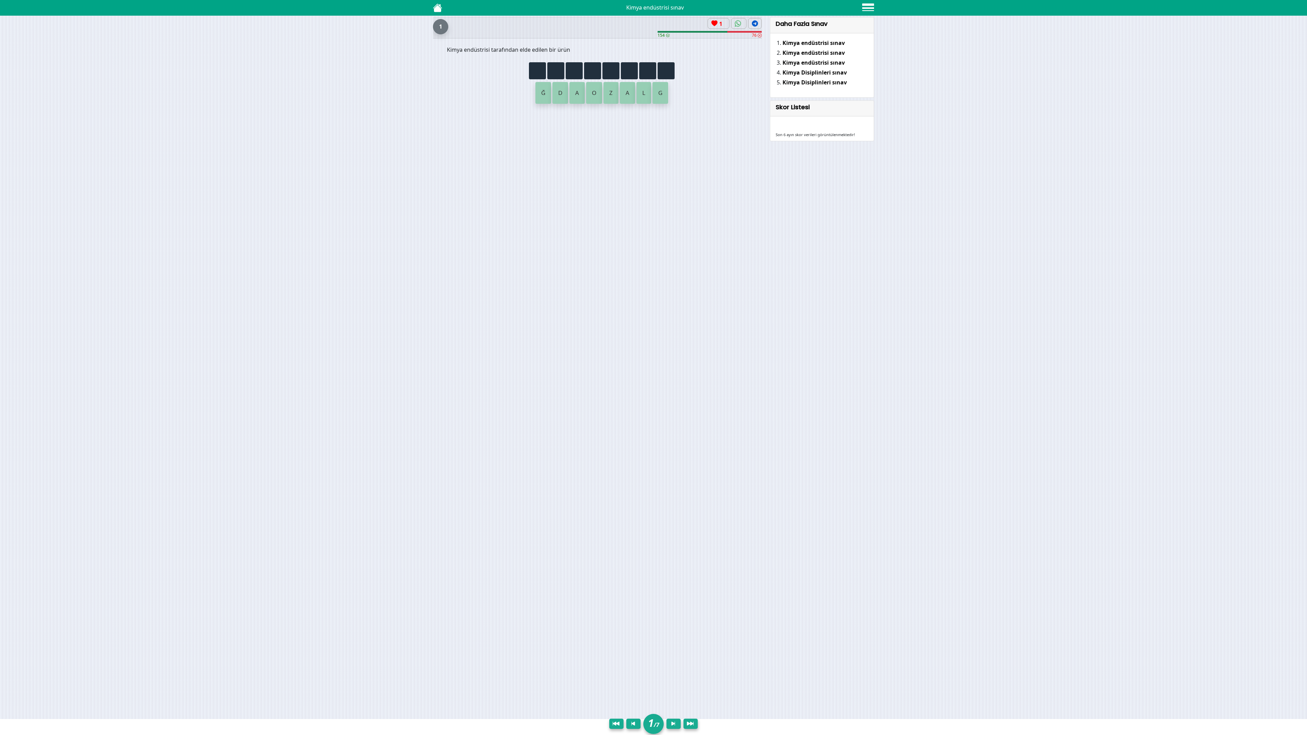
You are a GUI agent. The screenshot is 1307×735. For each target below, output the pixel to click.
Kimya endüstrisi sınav (813, 43)
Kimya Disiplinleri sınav (814, 72)
